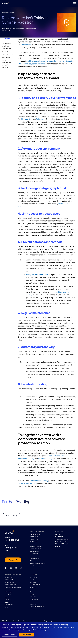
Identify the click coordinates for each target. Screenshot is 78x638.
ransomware (27, 44)
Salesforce (40, 119)
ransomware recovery (39, 480)
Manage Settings (9, 634)
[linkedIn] (16, 568)
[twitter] (21, 568)
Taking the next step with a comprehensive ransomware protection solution (7, 61)
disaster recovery (45, 458)
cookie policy (38, 624)
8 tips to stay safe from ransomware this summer (8, 47)
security (31, 458)
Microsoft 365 (27, 119)
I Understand (26, 634)
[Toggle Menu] (47, 3)
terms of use (48, 624)
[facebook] (5, 568)
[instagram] (11, 568)
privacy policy (29, 624)
